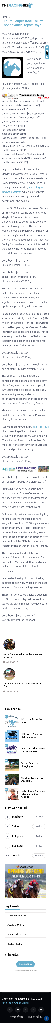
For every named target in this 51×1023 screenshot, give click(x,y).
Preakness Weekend (17, 915)
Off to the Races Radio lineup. (32, 721)
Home (5, 17)
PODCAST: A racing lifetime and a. (31, 735)
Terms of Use (16, 1017)
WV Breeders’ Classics (18, 934)
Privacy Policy (34, 1017)
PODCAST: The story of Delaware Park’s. (33, 750)
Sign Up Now (25, 964)
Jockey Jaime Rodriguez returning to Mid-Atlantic (33, 794)
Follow (39, 816)
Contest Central (14, 944)
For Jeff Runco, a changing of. (29, 765)
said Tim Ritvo (41, 426)
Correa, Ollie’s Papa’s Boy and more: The (22, 685)
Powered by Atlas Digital (15, 1003)
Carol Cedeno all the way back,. (32, 779)
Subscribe (39, 855)
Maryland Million (15, 924)
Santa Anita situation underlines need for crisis (22, 655)
